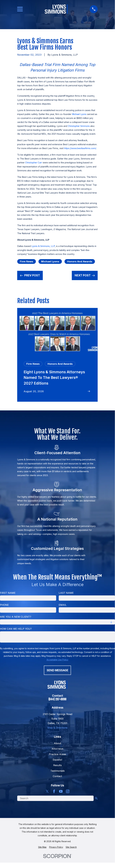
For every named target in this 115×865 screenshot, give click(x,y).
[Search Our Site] (96, 798)
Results (57, 765)
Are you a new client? (15, 616)
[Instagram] (67, 791)
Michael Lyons (79, 114)
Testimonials (57, 770)
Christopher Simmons (79, 126)
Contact (57, 776)
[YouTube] (61, 791)
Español (57, 759)
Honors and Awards (79, 261)
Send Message (57, 670)
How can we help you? (16, 628)
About (57, 743)
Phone (4, 604)
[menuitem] (42, 847)
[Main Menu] (20, 9)
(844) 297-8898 (57, 699)
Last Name (66, 592)
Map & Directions (57, 727)
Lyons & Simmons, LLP (43, 246)
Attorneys (57, 748)
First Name (8, 592)
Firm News (26, 261)
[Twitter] (47, 791)
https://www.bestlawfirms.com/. (80, 148)
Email (63, 604)
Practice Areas (57, 754)
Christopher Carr (33, 162)
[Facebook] (54, 791)
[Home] (56, 9)
